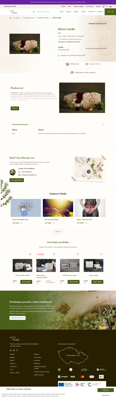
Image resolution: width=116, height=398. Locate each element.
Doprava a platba (79, 6)
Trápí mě (68, 11)
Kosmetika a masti (28, 18)
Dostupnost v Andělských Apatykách (69, 42)
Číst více (14, 108)
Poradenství (91, 11)
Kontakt (98, 6)
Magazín (76, 11)
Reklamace (37, 363)
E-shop (61, 11)
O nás (69, 6)
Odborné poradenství (17, 318)
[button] (105, 395)
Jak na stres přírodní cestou (20, 219)
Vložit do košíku (26, 282)
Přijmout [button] (105, 390)
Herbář (83, 11)
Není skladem (40, 254)
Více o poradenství (16, 180)
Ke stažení (37, 360)
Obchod (12, 354)
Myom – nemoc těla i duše (84, 219)
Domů (63, 6)
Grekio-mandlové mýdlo (22, 275)
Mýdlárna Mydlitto (43, 18)
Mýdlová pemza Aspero (70, 275)
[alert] (58, 392)
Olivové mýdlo (93, 275)
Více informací (54, 396)
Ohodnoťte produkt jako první (98, 23)
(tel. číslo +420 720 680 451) (38, 306)
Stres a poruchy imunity (52, 219)
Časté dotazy (90, 6)
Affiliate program (39, 375)
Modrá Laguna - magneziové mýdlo (41, 276)
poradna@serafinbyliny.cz (29, 175)
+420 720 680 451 (27, 172)
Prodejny (100, 11)
